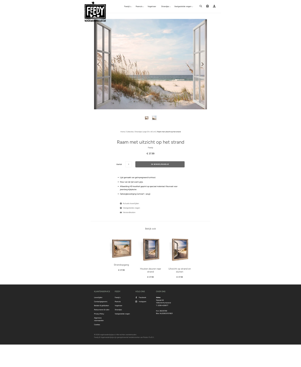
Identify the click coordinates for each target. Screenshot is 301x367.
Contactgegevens (100, 302)
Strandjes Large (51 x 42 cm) (145, 132)
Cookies (97, 325)
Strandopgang (121, 264)
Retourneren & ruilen (101, 310)
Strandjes (165, 6)
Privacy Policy (99, 314)
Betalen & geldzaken (101, 306)
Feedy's (127, 6)
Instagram (142, 302)
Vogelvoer (152, 6)
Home (122, 132)
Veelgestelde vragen (182, 6)
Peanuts (139, 6)
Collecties (130, 132)
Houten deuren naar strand (150, 270)
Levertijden (98, 297)
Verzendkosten (129, 212)
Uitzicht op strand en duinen (179, 270)
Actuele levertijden (131, 203)
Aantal (119, 164)
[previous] (98, 64)
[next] (202, 64)
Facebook (142, 297)
